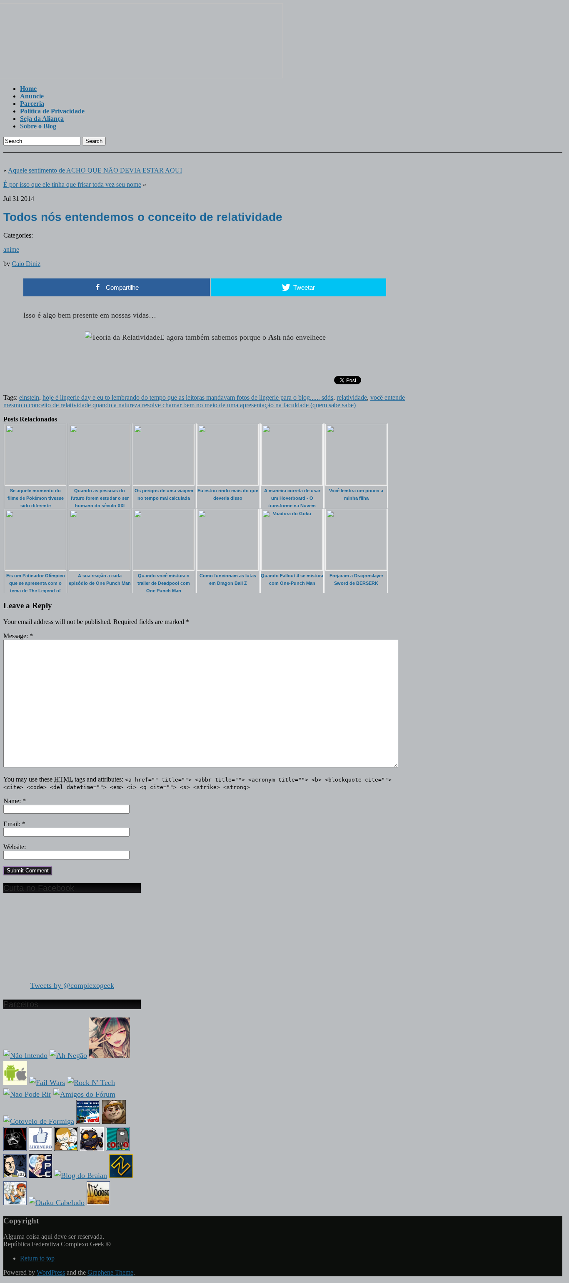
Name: (14, 800)
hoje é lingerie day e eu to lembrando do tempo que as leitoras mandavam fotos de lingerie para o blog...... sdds (187, 397)
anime (11, 249)
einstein (29, 397)
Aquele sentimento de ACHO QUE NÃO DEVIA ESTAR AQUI (95, 170)
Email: (14, 823)
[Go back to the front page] (143, 76)
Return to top (37, 1258)
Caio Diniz (26, 263)
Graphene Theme (110, 1272)
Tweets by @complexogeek (72, 985)
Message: (18, 635)
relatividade (352, 397)
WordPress (51, 1272)
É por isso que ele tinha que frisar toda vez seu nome (72, 184)
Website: (14, 846)
